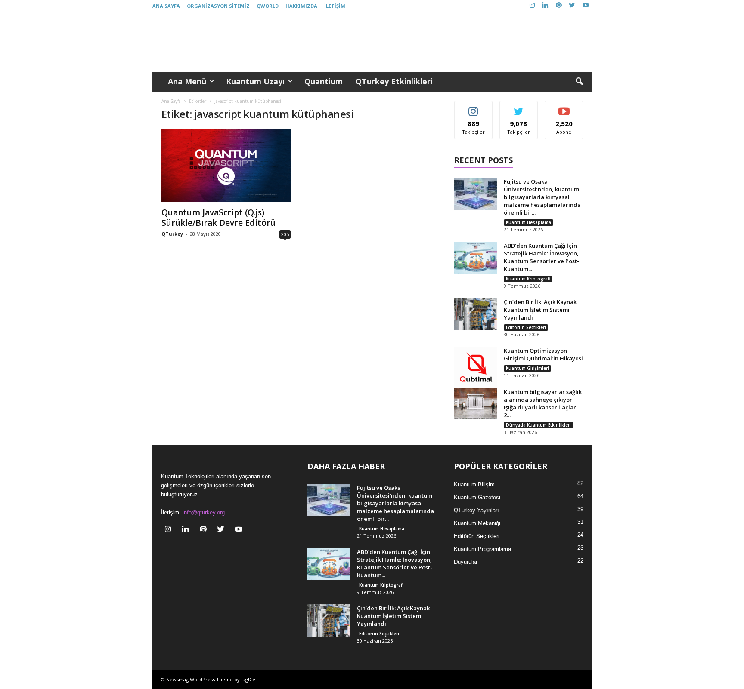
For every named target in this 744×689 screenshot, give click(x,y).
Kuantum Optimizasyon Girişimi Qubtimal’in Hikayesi (543, 354)
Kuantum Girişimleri (527, 368)
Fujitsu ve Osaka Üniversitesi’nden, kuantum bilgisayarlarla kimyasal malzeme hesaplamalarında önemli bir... (542, 197)
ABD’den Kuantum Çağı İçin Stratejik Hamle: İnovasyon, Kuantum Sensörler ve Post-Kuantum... (541, 257)
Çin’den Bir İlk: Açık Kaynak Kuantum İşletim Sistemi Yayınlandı (540, 309)
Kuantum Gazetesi (477, 497)
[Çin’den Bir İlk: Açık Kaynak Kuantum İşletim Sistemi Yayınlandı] (475, 314)
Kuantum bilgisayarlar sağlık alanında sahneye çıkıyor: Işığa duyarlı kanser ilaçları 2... (543, 403)
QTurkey (172, 234)
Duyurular (465, 562)
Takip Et (473, 107)
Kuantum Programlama (482, 549)
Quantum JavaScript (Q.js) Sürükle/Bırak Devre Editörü (218, 217)
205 (285, 234)
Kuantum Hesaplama (528, 222)
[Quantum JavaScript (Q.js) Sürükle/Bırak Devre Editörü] (226, 165)
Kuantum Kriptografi (528, 279)
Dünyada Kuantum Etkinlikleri (538, 425)
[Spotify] (559, 6)
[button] (579, 81)
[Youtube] (585, 6)
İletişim (334, 6)
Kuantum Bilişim (474, 484)
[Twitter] (572, 6)
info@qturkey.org (204, 512)
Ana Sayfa (166, 6)
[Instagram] (532, 6)
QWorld (268, 6)
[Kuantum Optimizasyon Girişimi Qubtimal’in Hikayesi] (475, 368)
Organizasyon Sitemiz (218, 6)
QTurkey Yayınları (476, 510)
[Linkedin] (545, 6)
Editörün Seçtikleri (526, 327)
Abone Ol (564, 107)
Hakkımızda (301, 6)
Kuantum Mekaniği (477, 523)
